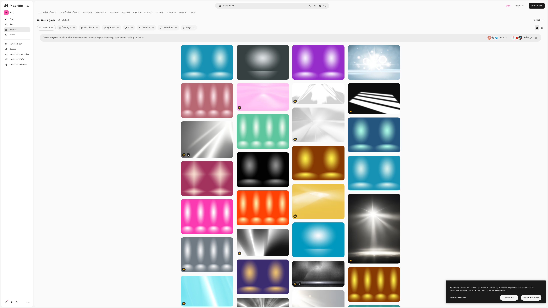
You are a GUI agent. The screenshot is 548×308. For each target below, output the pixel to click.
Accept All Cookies (531, 297)
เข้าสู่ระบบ (519, 5)
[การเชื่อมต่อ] (6, 302)
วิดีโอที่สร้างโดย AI (71, 12)
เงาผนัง (193, 12)
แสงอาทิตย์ (87, 12)
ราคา (508, 5)
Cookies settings (458, 297)
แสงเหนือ (160, 12)
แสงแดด (137, 12)
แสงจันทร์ (114, 12)
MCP (502, 38)
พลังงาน (183, 12)
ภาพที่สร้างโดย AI (48, 12)
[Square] (542, 27)
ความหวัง (148, 12)
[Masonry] (537, 27)
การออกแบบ (101, 12)
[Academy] (11, 302)
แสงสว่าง (126, 12)
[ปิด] (536, 37)
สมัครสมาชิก (536, 5)
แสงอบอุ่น (171, 12)
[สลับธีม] (16, 302)
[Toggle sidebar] (28, 5)
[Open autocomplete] (219, 6)
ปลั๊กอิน (526, 38)
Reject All (509, 297)
